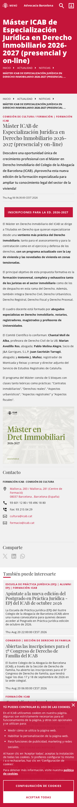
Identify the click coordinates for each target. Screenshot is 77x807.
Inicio (7, 68)
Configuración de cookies (38, 786)
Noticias (44, 68)
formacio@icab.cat (22, 523)
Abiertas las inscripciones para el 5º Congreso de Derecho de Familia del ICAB (37, 651)
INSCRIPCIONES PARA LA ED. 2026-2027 (38, 212)
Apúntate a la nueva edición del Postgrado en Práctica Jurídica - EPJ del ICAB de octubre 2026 (37, 598)
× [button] (73, 704)
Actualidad (24, 68)
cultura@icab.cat (21, 516)
